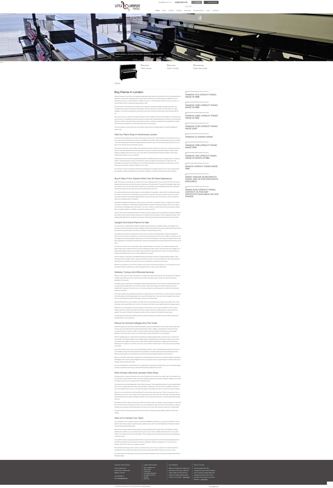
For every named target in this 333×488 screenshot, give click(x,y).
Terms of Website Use (149, 467)
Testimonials (198, 10)
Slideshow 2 (136, 59)
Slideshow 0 (133, 59)
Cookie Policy (147, 471)
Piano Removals (200, 68)
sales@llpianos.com (164, 2)
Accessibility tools (214, 486)
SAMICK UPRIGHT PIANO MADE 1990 (201, 167)
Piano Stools (146, 68)
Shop (164, 10)
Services (187, 10)
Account (197, 2)
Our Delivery (173, 465)
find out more (186, 477)
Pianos (179, 10)
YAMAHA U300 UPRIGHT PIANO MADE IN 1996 (201, 106)
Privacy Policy (147, 469)
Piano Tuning (173, 68)
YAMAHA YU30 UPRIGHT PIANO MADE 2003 (201, 127)
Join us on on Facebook (215, 6)
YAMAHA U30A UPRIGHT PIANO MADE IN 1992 (201, 116)
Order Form (146, 478)
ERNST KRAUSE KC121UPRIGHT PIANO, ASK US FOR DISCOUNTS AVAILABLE (201, 179)
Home (157, 10)
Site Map (146, 477)
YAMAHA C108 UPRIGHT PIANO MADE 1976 (201, 146)
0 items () (212, 2)
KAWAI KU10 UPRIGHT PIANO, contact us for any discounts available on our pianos (202, 193)
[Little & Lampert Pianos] (127, 7)
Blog (208, 10)
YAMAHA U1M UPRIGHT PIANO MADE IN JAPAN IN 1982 (201, 157)
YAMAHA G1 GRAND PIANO (199, 137)
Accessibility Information (150, 473)
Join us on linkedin (217, 6)
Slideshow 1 (135, 59)
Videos (171, 10)
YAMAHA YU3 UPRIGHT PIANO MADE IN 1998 (200, 95)
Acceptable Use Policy (149, 475)
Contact (215, 10)
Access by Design (146, 486)
